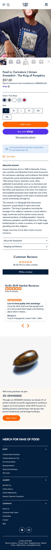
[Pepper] (9, 100)
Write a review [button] (25, 271)
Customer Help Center (10, 512)
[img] (26, 288)
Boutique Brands (8, 466)
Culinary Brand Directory (11, 454)
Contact (5, 520)
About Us (6, 509)
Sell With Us (7, 485)
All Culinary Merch (9, 462)
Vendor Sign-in (8, 489)
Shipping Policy (34, 543)
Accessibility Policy (34, 545)
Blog (4, 524)
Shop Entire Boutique (10, 469)
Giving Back (7, 516)
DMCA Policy (21, 545)
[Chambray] (19, 100)
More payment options (25, 137)
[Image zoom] (25, 32)
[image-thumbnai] (3, 62)
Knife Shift (28, 541)
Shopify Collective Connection (13, 496)
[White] (14, 100)
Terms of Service (11, 543)
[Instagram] (22, 530)
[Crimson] (24, 100)
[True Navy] (4, 100)
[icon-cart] (45, 4)
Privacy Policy (23, 543)
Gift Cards (6, 473)
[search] (8, 4)
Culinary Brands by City (11, 458)
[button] (25, 124)
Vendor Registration (10, 493)
